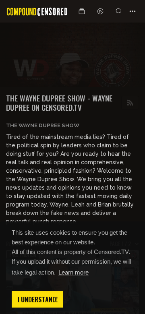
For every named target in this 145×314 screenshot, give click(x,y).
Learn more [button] (73, 272)
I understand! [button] (38, 299)
